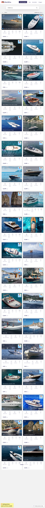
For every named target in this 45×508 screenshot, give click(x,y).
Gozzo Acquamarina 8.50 (30, 383)
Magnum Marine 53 (7, 231)
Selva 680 (26, 358)
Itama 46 (26, 459)
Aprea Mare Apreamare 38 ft (9, 434)
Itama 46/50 (27, 28)
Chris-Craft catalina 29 (8, 79)
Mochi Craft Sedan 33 (8, 409)
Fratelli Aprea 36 (6, 257)
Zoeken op (10, 7)
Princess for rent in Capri (8, 130)
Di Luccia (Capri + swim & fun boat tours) (33, 257)
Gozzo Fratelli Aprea (7, 206)
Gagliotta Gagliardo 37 (29, 434)
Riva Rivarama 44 (28, 79)
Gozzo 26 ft (26, 282)
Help (30, 2)
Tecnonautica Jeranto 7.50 (9, 383)
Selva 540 (5, 333)
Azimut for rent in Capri (29, 155)
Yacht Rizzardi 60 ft (28, 333)
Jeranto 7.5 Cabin (28, 409)
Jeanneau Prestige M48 (29, 206)
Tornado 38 (26, 307)
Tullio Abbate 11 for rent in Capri (10, 104)
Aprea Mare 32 (6, 307)
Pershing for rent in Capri (8, 155)
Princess (4, 54)
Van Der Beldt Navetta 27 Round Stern (12, 28)
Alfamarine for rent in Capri (30, 54)
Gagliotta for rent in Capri (9, 180)
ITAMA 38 (5, 459)
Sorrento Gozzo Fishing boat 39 (10, 282)
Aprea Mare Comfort (29, 180)
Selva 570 (5, 358)
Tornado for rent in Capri (29, 130)
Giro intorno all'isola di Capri (30, 104)
